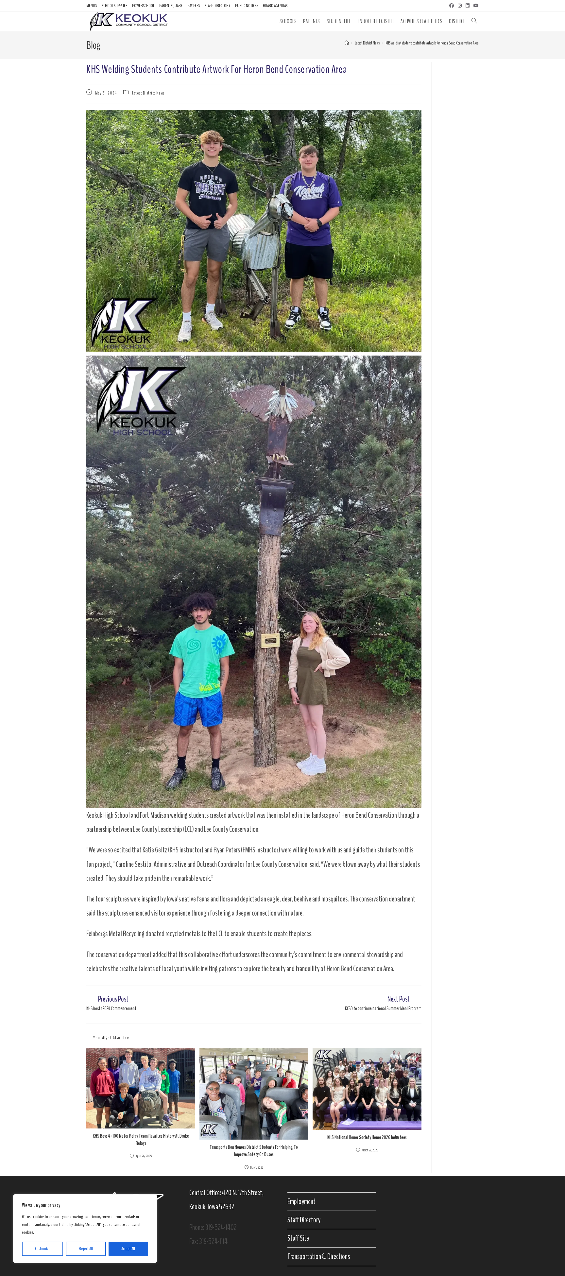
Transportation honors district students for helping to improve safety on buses (254, 1151)
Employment (301, 1201)
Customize (42, 1249)
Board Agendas (275, 6)
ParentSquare (170, 6)
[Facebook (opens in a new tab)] (451, 6)
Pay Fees (193, 6)
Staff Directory (217, 6)
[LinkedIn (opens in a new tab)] (467, 6)
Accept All (128, 1249)
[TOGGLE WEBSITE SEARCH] (474, 21)
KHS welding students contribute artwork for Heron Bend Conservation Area (432, 43)
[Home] (347, 43)
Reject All (86, 1249)
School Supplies (114, 6)
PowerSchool (143, 6)
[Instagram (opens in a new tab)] (460, 6)
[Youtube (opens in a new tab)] (475, 6)
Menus (91, 6)
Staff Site (298, 1238)
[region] (85, 1228)
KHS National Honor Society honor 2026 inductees (367, 1137)
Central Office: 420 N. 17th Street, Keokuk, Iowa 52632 (226, 1199)
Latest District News (148, 93)
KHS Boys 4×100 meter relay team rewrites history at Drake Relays (141, 1139)
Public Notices (246, 6)
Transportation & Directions (318, 1256)
